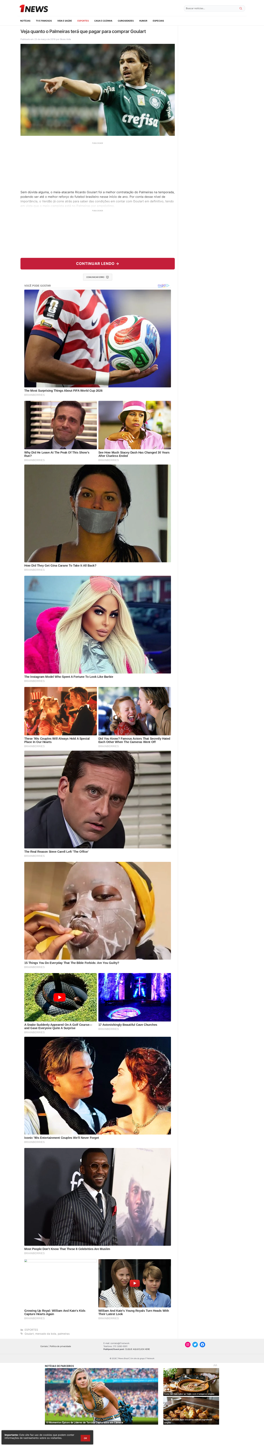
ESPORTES (83, 20)
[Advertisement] (97, 165)
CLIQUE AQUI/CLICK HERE (137, 1349)
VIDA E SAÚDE (64, 20)
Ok (85, 1438)
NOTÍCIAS (25, 20)
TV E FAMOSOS (44, 20)
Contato (44, 1346)
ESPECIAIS (158, 20)
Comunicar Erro (95, 277)
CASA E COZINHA (103, 20)
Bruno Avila (65, 39)
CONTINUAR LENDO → (97, 263)
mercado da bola (45, 1333)
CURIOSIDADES (126, 20)
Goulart (29, 1333)
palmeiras (64, 1333)
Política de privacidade (60, 1346)
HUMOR (143, 20)
